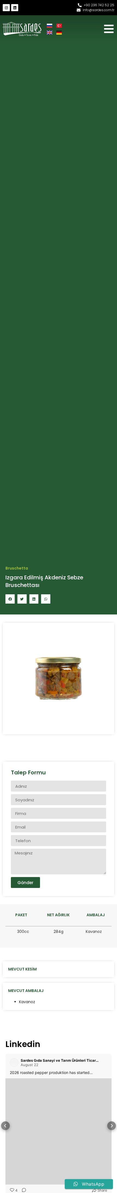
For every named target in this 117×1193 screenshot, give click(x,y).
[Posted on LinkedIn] (104, 1062)
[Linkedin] (14, 7)
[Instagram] (6, 7)
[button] (10, 599)
